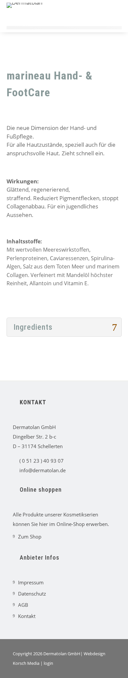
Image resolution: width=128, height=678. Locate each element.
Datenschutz (29, 593)
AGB (20, 604)
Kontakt (24, 616)
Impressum (28, 582)
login (48, 663)
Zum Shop (27, 536)
